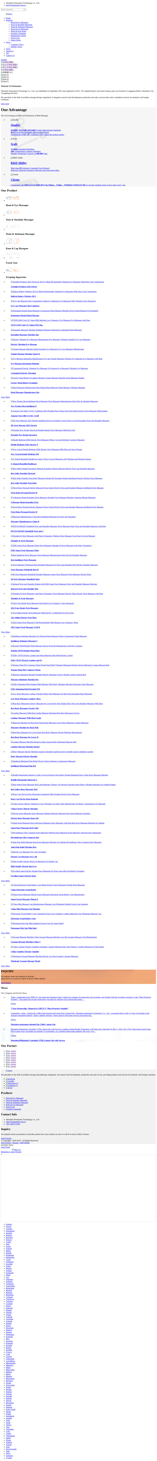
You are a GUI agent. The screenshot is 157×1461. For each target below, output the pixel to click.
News (8, 42)
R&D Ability (19, 163)
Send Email (5, 1147)
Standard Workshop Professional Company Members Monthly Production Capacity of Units (29, 151)
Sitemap (15, 1143)
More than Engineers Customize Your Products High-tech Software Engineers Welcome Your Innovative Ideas (35, 169)
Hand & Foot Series (18, 31)
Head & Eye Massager (19, 22)
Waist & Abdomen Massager (22, 27)
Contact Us (10, 55)
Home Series (16, 40)
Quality (15, 125)
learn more (5, 104)
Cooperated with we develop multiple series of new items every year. (68, 185)
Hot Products (6, 1143)
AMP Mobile (25, 1143)
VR (7, 53)
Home (8, 18)
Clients (15, 179)
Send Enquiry (6, 1138)
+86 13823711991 (13, 1124)
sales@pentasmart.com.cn (16, 5)
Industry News (16, 47)
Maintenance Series (18, 36)
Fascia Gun (15, 38)
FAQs (8, 49)
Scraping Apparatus (18, 33)
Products (9, 20)
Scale (14, 144)
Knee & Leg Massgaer (19, 29)
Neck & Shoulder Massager (21, 25)
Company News (17, 44)
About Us (9, 51)
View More (5, 397)
